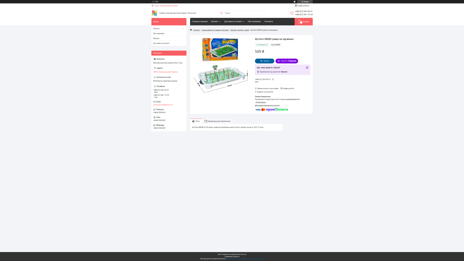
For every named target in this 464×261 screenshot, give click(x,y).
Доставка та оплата (233, 21)
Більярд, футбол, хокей (240, 30)
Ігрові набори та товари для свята (215, 30)
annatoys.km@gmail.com (163, 105)
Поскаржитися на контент (235, 259)
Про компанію (254, 21)
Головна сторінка (199, 21)
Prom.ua (243, 254)
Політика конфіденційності (254, 259)
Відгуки (156, 38)
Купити (266, 61)
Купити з (284, 61)
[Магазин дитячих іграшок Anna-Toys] (154, 13)
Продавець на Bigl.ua (232, 256)
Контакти (269, 21)
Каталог (214, 21)
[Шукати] (221, 13)
